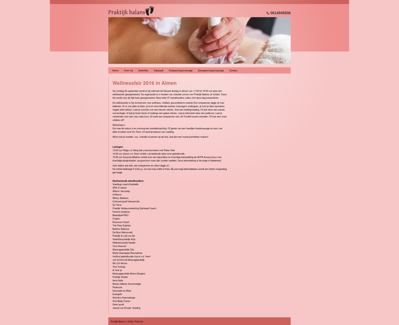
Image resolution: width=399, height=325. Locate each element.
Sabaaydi (158, 70)
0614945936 (280, 13)
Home (115, 70)
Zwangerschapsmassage (211, 70)
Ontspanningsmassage (180, 70)
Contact (233, 70)
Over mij (128, 70)
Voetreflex (143, 70)
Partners (139, 321)
